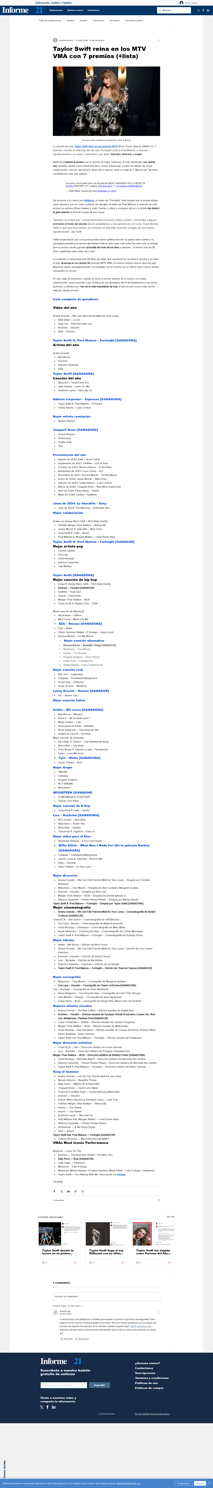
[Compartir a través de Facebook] (54, 1191)
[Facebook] (203, 10)
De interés (115, 20)
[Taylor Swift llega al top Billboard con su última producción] (106, 1234)
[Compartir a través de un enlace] (75, 1191)
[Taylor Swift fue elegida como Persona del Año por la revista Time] (153, 1234)
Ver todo (171, 1216)
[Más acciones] (158, 40)
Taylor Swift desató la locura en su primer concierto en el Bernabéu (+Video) (57, 1252)
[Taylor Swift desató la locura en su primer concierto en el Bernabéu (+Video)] (59, 1234)
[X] (198, 10)
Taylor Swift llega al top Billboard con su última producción (106, 1252)
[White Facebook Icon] (47, 1406)
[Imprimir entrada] (82, 1191)
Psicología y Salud (134, 20)
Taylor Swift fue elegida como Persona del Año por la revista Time (153, 1252)
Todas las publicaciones (49, 20)
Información (98, 20)
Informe (15, 9)
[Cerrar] (209, 1483)
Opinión (83, 20)
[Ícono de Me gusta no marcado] (62, 1339)
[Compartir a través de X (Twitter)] (61, 1191)
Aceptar (200, 1483)
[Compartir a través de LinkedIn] (68, 1191)
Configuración (183, 1483)
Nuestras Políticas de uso (128, 1483)
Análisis (70, 20)
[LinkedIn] (208, 10)
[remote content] (106, 187)
